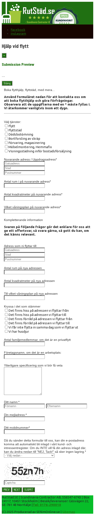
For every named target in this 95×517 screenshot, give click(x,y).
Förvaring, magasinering (26, 143)
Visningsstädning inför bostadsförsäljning (39, 151)
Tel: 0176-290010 (47, 505)
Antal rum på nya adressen (23, 268)
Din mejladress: (15, 415)
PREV (7, 489)
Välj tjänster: (12, 122)
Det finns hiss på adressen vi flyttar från (38, 310)
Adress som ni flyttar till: (20, 246)
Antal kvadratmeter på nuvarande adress (33, 194)
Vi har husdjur (18, 331)
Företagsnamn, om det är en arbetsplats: (32, 352)
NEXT (17, 489)
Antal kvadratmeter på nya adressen (29, 281)
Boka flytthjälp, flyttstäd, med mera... (29, 90)
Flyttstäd (15, 130)
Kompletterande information (23, 220)
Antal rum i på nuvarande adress (27, 181)
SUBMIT (28, 489)
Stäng (7, 83)
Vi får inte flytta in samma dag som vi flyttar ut (43, 327)
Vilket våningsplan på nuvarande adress (32, 207)
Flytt (11, 126)
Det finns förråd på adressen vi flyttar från (40, 319)
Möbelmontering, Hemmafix (30, 147)
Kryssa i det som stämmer (22, 306)
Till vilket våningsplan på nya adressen (31, 293)
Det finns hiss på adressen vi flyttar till (37, 315)
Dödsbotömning (20, 134)
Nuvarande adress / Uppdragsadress (30, 159)
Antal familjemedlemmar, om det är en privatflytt (37, 340)
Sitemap (68, 512)
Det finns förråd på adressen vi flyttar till (39, 323)
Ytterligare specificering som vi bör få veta (33, 365)
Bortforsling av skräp (24, 138)
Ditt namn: (11, 402)
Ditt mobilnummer (17, 427)
